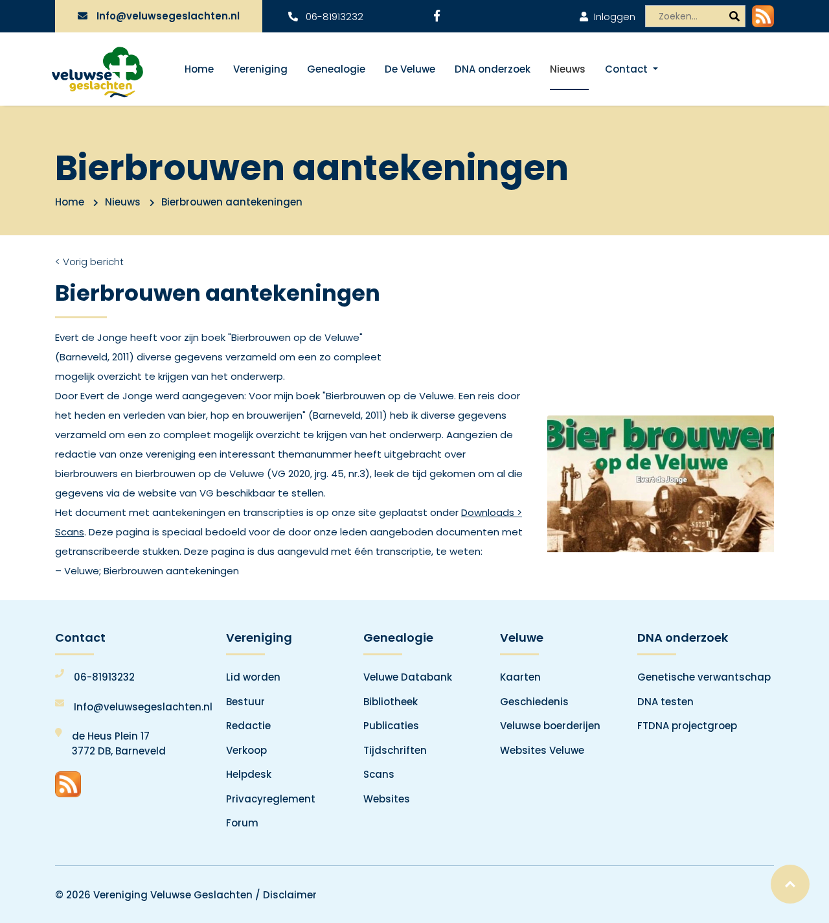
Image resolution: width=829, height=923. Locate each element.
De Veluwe (410, 69)
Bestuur (245, 701)
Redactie (248, 725)
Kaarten (520, 677)
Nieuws (567, 69)
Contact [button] (627, 69)
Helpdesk (248, 774)
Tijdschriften (395, 750)
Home (199, 69)
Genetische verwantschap (704, 677)
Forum (242, 823)
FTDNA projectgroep (687, 725)
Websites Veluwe (542, 750)
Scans (378, 774)
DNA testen (665, 701)
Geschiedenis (534, 701)
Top (790, 884)
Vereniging (260, 69)
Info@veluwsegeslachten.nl (168, 16)
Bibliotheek (390, 701)
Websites (386, 799)
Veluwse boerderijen (550, 725)
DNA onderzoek (492, 69)
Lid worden (253, 677)
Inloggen (613, 16)
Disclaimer (290, 895)
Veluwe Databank (407, 677)
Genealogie (336, 69)
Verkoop (246, 750)
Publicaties (391, 725)
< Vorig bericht (89, 261)
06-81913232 (333, 16)
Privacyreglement (270, 799)
